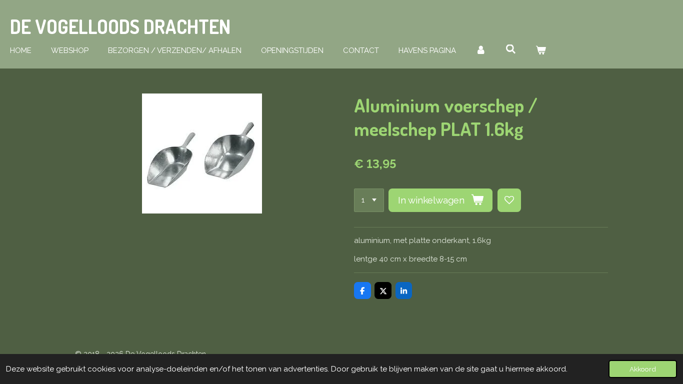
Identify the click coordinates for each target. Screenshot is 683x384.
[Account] (481, 50)
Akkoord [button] (643, 369)
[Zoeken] (511, 49)
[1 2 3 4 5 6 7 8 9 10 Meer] (369, 200)
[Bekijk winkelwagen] (541, 50)
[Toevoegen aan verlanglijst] (509, 200)
